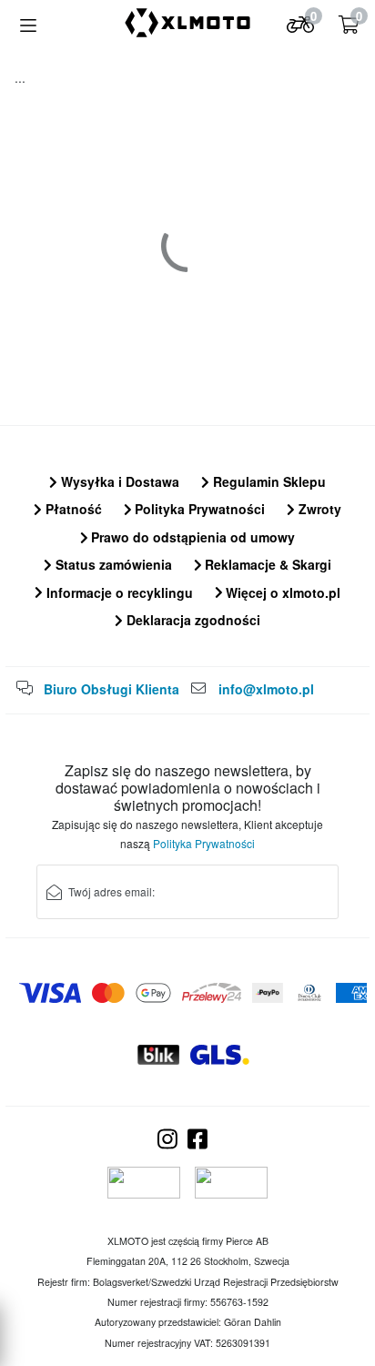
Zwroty (318, 509)
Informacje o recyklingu (118, 592)
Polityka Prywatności (198, 509)
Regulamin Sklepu (267, 481)
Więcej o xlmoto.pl (281, 592)
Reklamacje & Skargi (266, 564)
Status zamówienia (112, 564)
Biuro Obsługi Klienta (111, 689)
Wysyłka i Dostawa (118, 481)
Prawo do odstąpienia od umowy (191, 537)
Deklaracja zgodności (191, 620)
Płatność (72, 509)
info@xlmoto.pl (266, 689)
